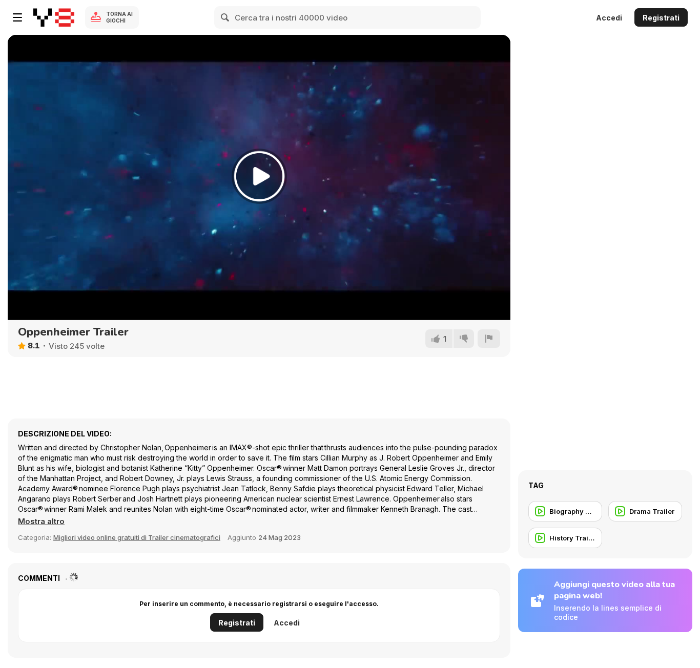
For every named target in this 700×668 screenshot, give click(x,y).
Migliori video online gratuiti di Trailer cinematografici (136, 537)
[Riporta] (489, 338)
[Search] (225, 17)
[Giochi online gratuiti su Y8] (54, 17)
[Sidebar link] (17, 17)
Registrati (661, 17)
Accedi (609, 17)
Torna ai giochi (119, 17)
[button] (41, 521)
